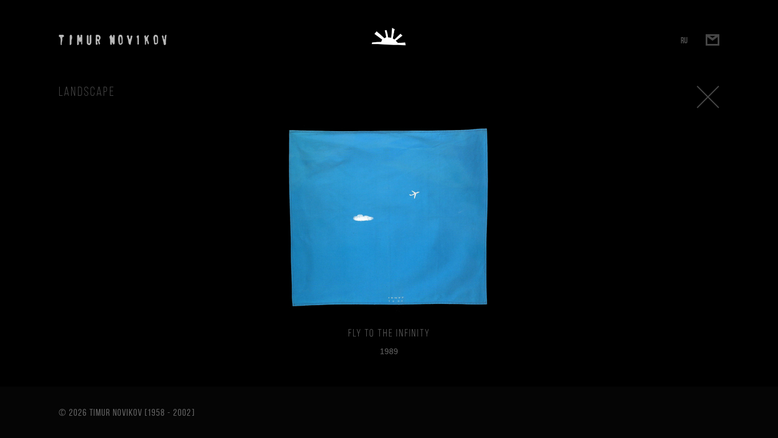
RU (684, 40)
